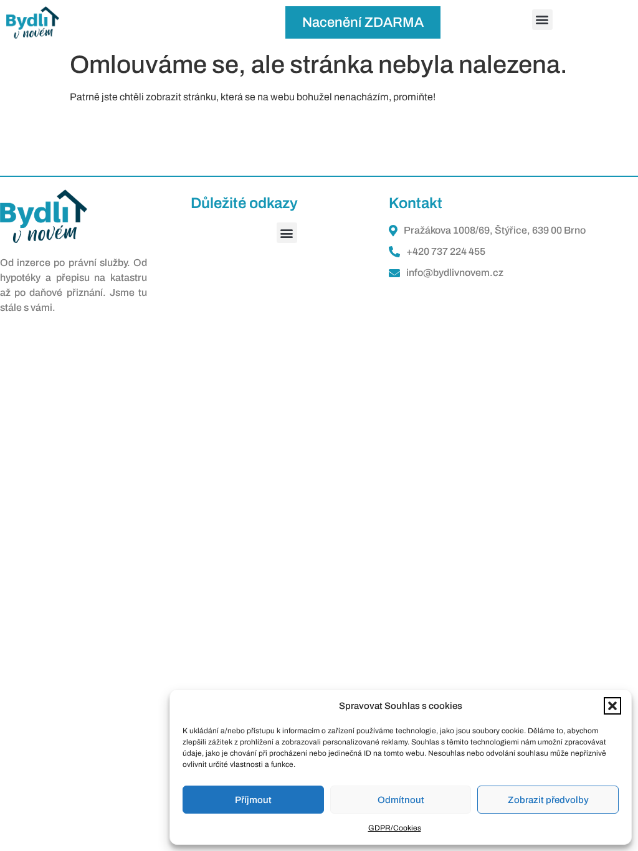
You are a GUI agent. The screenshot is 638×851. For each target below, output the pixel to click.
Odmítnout (401, 800)
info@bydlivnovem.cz (454, 272)
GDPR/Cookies (394, 828)
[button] (612, 706)
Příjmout (253, 800)
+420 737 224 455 (445, 251)
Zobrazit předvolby (548, 800)
